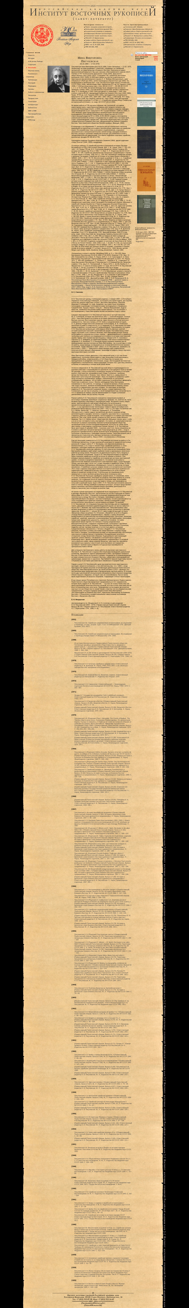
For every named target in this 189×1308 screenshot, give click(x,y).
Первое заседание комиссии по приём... (99, 27)
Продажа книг (33, 98)
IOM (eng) (31, 120)
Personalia (32, 67)
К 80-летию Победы (35, 61)
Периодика (32, 86)
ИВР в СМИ (32, 111)
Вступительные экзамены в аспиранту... (99, 31)
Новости (31, 55)
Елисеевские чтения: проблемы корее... (99, 36)
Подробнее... (140, 241)
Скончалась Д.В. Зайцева (133, 27)
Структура (32, 64)
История (31, 58)
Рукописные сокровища (32, 75)
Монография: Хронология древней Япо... (99, 29)
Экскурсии (32, 95)
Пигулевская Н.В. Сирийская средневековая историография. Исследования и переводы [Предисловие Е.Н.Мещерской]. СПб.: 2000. (103, 635)
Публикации (32, 80)
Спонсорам (32, 101)
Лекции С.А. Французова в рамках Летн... (139, 36)
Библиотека (32, 107)
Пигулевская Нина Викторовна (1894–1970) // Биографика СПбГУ (100, 288)
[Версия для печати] (132, 54)
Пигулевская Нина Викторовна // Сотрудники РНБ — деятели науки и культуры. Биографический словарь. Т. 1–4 (99, 280)
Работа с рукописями (36, 92)
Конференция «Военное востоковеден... (99, 33)
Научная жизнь (33, 70)
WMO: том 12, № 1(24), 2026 (94, 44)
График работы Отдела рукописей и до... (99, 40)
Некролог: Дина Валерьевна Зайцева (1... (99, 42)
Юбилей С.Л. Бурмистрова (94, 38)
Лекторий (31, 83)
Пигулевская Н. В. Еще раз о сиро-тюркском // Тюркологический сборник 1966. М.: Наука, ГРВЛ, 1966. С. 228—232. (101, 896)
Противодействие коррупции (33, 115)
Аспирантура (33, 104)
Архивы (31, 89)
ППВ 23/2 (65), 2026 (91, 47)
